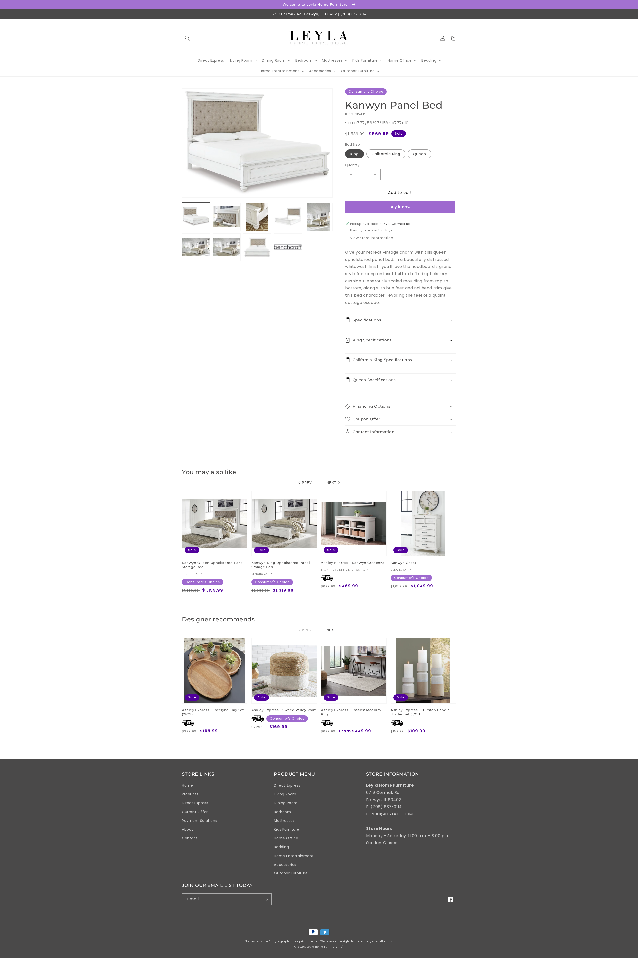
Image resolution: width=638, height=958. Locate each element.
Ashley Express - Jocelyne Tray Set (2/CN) (213, 712)
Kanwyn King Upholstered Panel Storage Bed (280, 565)
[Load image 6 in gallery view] (319, 217)
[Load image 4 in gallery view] (288, 217)
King (354, 153)
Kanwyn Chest (403, 563)
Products (190, 794)
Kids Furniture (286, 829)
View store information (371, 237)
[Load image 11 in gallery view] (288, 247)
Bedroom (282, 811)
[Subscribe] (265, 899)
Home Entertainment (294, 855)
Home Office (286, 838)
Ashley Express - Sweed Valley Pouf (283, 710)
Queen (419, 153)
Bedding (281, 846)
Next (331, 483)
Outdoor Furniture (291, 873)
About (187, 829)
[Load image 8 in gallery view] (227, 247)
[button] (187, 38)
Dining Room (286, 802)
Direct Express (195, 802)
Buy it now (400, 206)
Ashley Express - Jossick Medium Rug (351, 712)
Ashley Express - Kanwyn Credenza (352, 563)
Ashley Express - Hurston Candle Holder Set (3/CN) (420, 712)
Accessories (285, 864)
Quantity (352, 165)
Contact (190, 838)
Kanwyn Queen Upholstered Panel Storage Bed (213, 565)
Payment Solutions (199, 820)
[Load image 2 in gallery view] (227, 217)
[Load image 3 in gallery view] (257, 217)
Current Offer (195, 811)
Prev (307, 483)
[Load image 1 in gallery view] (196, 217)
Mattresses (284, 820)
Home (187, 785)
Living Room (285, 794)
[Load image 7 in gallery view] (196, 247)
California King (386, 153)
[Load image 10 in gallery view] (257, 247)
